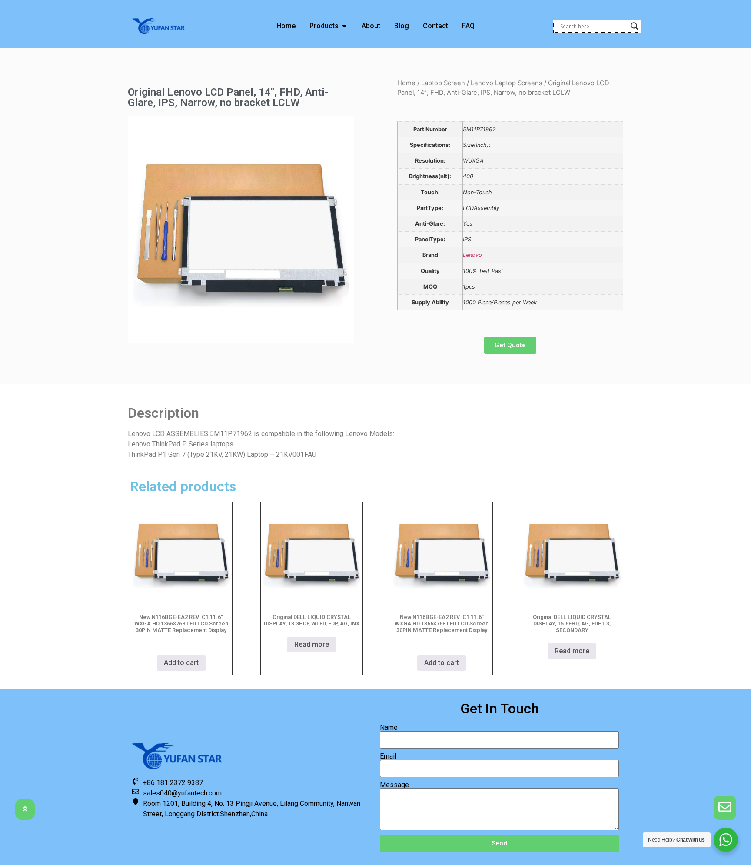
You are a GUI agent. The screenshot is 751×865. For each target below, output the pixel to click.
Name (389, 727)
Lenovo (472, 255)
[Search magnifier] (634, 26)
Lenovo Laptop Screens (506, 83)
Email (388, 756)
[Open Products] (344, 26)
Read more (311, 644)
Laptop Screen (443, 83)
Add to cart (181, 663)
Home (406, 83)
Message (394, 785)
